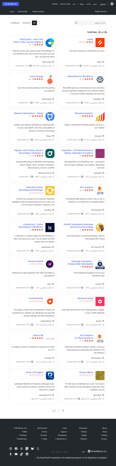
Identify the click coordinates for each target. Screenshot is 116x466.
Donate (43, 435)
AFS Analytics (86, 187)
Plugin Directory (101, 11)
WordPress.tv (61, 439)
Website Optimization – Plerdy (28, 113)
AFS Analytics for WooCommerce (84, 336)
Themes (84, 432)
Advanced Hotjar (85, 298)
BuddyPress (21, 439)
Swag (44, 439)
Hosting (104, 435)
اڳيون (54, 411)
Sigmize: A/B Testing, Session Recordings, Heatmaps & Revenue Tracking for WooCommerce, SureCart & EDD (27, 151)
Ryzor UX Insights (34, 372)
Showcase (83, 428)
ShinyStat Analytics (84, 113)
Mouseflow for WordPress (80, 76)
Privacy (104, 439)
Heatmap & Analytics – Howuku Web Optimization (80, 262)
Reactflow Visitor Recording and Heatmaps (31, 188)
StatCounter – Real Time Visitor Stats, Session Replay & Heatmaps (28, 40)
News (105, 432)
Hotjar (90, 39)
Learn (65, 428)
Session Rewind (35, 261)
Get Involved (42, 428)
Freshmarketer (36, 298)
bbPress (23, 435)
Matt (24, 432)
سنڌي (83, 451)
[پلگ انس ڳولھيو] (76, 23)
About (104, 428)
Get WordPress (10, 4)
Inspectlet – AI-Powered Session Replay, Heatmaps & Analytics (77, 151)
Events (44, 432)
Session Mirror (86, 372)
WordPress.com (20, 428)
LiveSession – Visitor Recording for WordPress (31, 225)
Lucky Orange (36, 76)
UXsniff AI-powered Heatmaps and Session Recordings (78, 225)
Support (64, 432)
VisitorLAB (38, 335)
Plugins (84, 435)
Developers (62, 435)
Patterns (84, 439)
